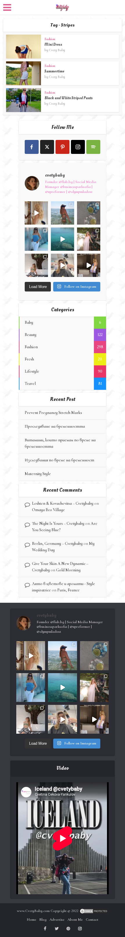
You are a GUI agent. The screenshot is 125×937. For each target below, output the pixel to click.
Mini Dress (53, 44)
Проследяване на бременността (55, 426)
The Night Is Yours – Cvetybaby (58, 523)
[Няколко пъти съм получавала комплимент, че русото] (62, 265)
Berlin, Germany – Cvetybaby (57, 543)
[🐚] (36, 265)
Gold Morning (68, 570)
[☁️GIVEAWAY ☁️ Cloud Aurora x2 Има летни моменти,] (36, 213)
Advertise (57, 919)
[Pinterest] (62, 147)
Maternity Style (38, 473)
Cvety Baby (57, 50)
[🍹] (36, 239)
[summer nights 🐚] (88, 213)
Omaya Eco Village (48, 509)
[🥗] (88, 239)
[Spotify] (93, 147)
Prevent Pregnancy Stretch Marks (53, 412)
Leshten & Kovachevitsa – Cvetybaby (62, 503)
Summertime (54, 71)
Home (31, 919)
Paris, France (68, 590)
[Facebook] (32, 147)
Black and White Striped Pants (68, 98)
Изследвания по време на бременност (59, 460)
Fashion (49, 39)
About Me (75, 919)
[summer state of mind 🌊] (62, 213)
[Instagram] (78, 147)
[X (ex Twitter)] (47, 147)
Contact (92, 919)
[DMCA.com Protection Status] (93, 910)
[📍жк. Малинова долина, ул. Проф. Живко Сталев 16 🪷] (88, 265)
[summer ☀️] (62, 239)
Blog (43, 919)
